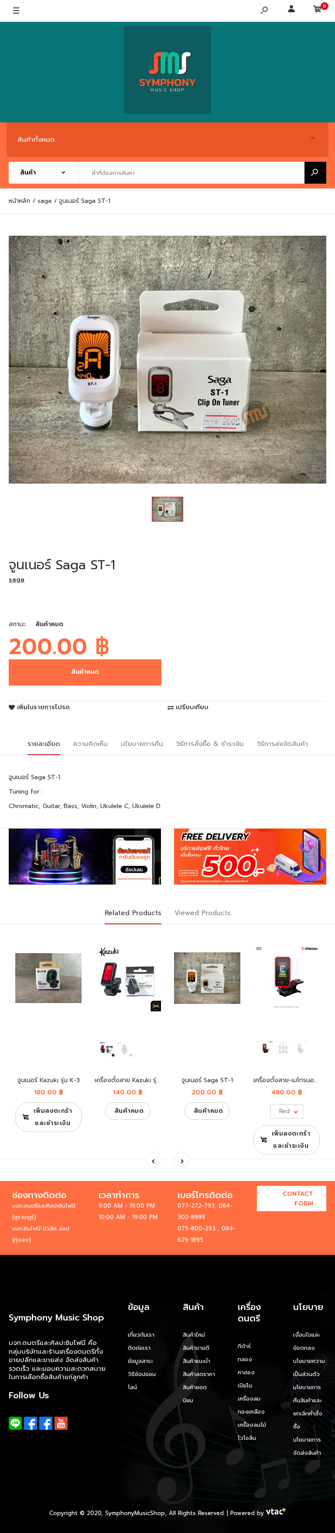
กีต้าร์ (244, 1346)
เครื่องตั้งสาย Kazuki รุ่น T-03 (136, 1080)
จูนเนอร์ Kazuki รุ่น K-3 (48, 1080)
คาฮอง (246, 1372)
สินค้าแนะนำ (196, 1361)
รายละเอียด (43, 744)
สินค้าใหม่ (194, 1335)
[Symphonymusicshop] (167, 72)
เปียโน (245, 1385)
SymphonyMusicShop (135, 1513)
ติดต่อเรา (139, 1348)
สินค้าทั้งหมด (36, 139)
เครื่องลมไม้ (252, 1425)
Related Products (133, 913)
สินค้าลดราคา (199, 1374)
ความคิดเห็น (90, 744)
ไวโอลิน (247, 1438)
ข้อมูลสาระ (140, 1361)
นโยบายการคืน (142, 744)
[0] (317, 10)
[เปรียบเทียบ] (69, 958)
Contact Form (298, 1198)
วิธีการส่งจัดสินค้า (282, 744)
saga (16, 579)
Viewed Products (202, 913)
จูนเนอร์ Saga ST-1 (207, 1080)
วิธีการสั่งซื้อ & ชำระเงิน (210, 744)
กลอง (245, 1359)
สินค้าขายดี (196, 1348)
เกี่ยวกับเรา (141, 1335)
